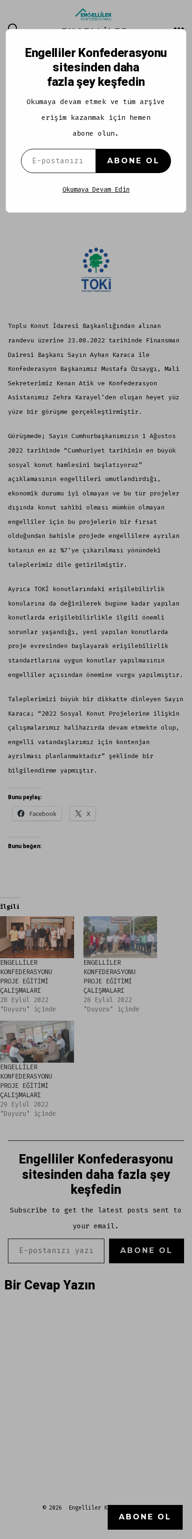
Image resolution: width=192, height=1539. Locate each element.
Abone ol (133, 160)
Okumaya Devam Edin (96, 189)
